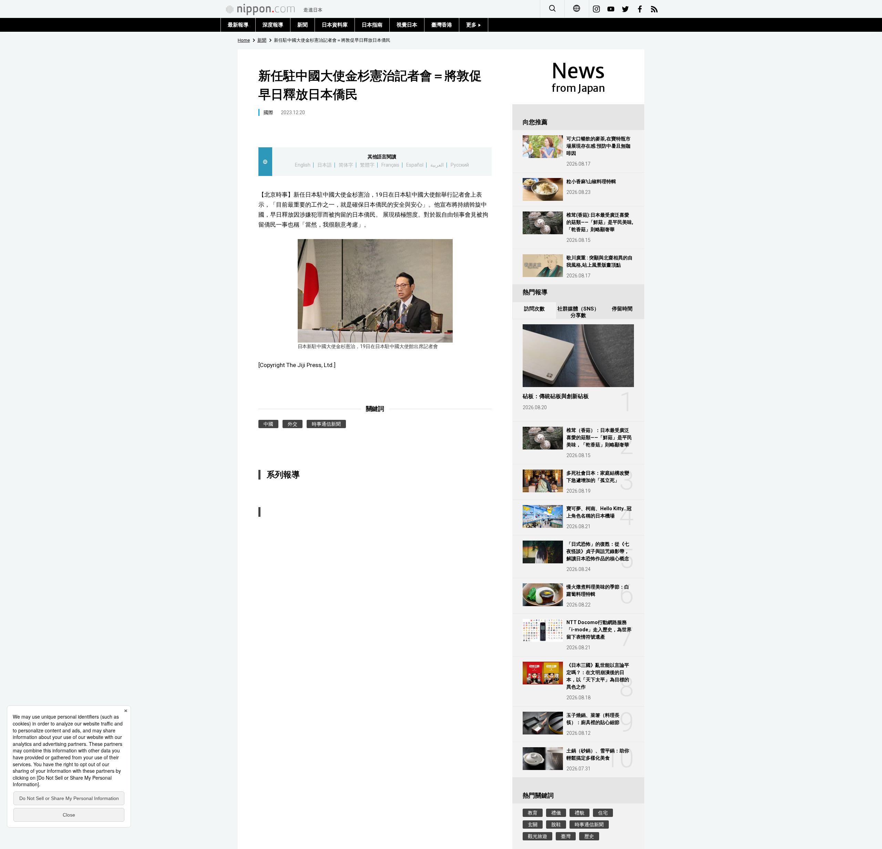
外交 (292, 424)
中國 (268, 424)
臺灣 (566, 836)
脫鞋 (556, 824)
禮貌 (579, 813)
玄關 (532, 824)
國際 (268, 112)
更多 (472, 25)
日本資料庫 (335, 25)
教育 (532, 813)
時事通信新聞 (326, 424)
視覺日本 (407, 25)
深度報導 (273, 25)
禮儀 (556, 813)
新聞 (302, 25)
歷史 (589, 836)
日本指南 (372, 25)
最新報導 (238, 25)
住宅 (603, 813)
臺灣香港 (441, 25)
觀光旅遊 (537, 836)
